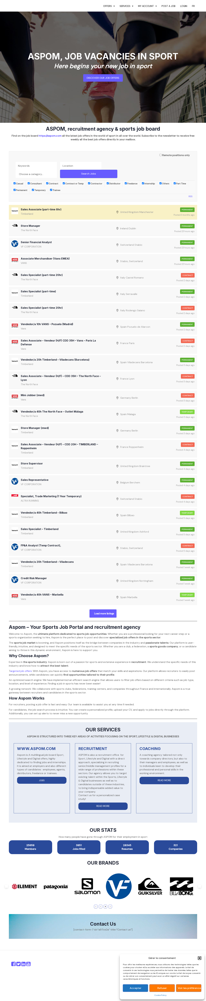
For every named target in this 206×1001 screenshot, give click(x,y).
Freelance (132, 183)
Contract (53, 183)
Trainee (56, 190)
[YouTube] (28, 965)
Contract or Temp (74, 183)
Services (125, 6)
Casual (19, 183)
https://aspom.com (50, 135)
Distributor (114, 183)
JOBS (42, 780)
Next (199, 886)
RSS (190, 196)
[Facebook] (13, 965)
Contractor (96, 183)
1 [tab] (95, 906)
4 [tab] (110, 906)
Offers (107, 6)
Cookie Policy (160, 995)
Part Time (181, 183)
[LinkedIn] (23, 965)
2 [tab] (100, 906)
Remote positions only (176, 155)
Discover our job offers (103, 78)
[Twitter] (18, 965)
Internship (149, 183)
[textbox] (37, 174)
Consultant (36, 183)
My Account (146, 6)
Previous (6, 886)
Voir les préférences (189, 988)
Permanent (21, 190)
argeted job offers (21, 671)
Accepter (135, 988)
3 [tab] (105, 906)
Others (165, 183)
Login (183, 6)
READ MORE (103, 806)
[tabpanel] (24, 886)
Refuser (162, 988)
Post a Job (168, 6)
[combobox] (36, 174)
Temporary (40, 190)
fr (193, 6)
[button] (199, 958)
